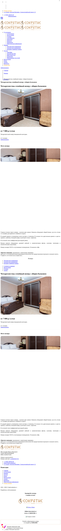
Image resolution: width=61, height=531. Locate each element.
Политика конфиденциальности (26, 487)
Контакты (6, 63)
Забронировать (12, 16)
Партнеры (9, 39)
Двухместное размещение (14, 46)
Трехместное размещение (14, 48)
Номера (6, 45)
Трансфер (9, 52)
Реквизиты (10, 42)
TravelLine (5, 79)
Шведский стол (11, 55)
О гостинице (7, 32)
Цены (5, 60)
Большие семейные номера (14, 49)
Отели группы (8, 10)
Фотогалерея (10, 35)
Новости (9, 41)
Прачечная (10, 56)
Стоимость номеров (9, 266)
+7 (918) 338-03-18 (9, 15)
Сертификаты (10, 38)
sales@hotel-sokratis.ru (9, 463)
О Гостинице (10, 33)
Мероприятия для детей (13, 58)
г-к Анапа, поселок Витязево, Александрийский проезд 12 (20, 12)
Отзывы (9, 36)
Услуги (6, 51)
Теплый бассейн (11, 53)
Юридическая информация (14, 43)
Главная (6, 70)
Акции (6, 62)
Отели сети (7, 65)
